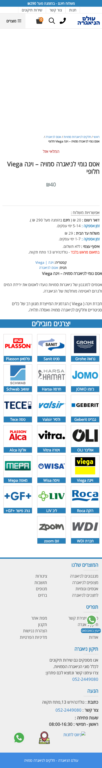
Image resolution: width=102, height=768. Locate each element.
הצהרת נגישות (35, 631)
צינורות (41, 576)
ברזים (42, 595)
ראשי (96, 137)
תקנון (42, 624)
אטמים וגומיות (87, 589)
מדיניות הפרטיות (33, 637)
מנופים (41, 589)
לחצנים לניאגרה (85, 595)
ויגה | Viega (44, 262)
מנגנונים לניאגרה (84, 576)
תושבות (40, 582)
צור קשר (56, 9)
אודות (93, 637)
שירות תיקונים (32, 9)
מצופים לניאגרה (85, 582)
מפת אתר (39, 618)
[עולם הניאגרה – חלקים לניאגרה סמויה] (88, 24)
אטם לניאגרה (53, 137)
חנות (72, 9)
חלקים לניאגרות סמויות (77, 137)
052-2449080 (85, 679)
